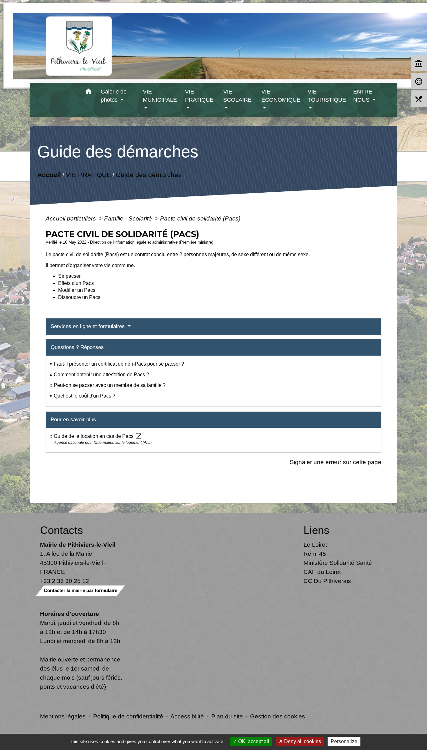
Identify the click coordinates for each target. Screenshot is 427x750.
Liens (316, 530)
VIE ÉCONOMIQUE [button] (280, 96)
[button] (88, 92)
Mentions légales (63, 716)
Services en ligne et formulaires (88, 326)
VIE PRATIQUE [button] (199, 96)
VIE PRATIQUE (88, 174)
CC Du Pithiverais (327, 580)
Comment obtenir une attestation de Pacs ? (101, 374)
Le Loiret (315, 544)
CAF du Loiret (322, 571)
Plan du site (227, 716)
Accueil (49, 174)
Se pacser (69, 276)
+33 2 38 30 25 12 (64, 580)
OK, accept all (253, 741)
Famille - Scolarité (128, 218)
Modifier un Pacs (76, 290)
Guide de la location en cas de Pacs (98, 436)
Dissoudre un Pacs (79, 297)
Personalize (344, 741)
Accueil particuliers (72, 218)
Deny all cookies (302, 741)
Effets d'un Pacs (76, 283)
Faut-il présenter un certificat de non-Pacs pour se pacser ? (119, 364)
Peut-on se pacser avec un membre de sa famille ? (110, 385)
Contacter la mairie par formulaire (80, 590)
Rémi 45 (315, 553)
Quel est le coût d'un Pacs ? (84, 395)
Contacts (61, 530)
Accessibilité (187, 716)
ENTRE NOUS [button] (362, 96)
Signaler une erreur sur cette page (335, 462)
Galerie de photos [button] (114, 96)
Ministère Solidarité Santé (338, 562)
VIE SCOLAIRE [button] (237, 96)
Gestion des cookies (277, 716)
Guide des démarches (148, 174)
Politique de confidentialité (128, 716)
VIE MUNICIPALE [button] (160, 96)
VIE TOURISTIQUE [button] (327, 96)
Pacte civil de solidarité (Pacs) (200, 218)
